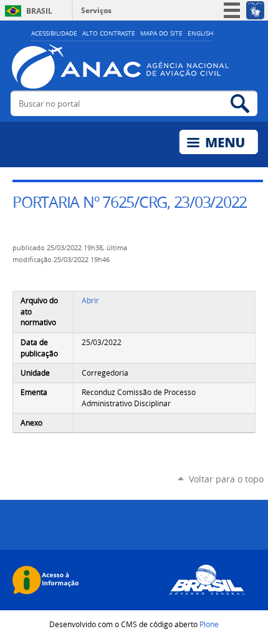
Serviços (96, 10)
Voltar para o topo (226, 479)
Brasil (39, 11)
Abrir (90, 300)
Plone (209, 624)
